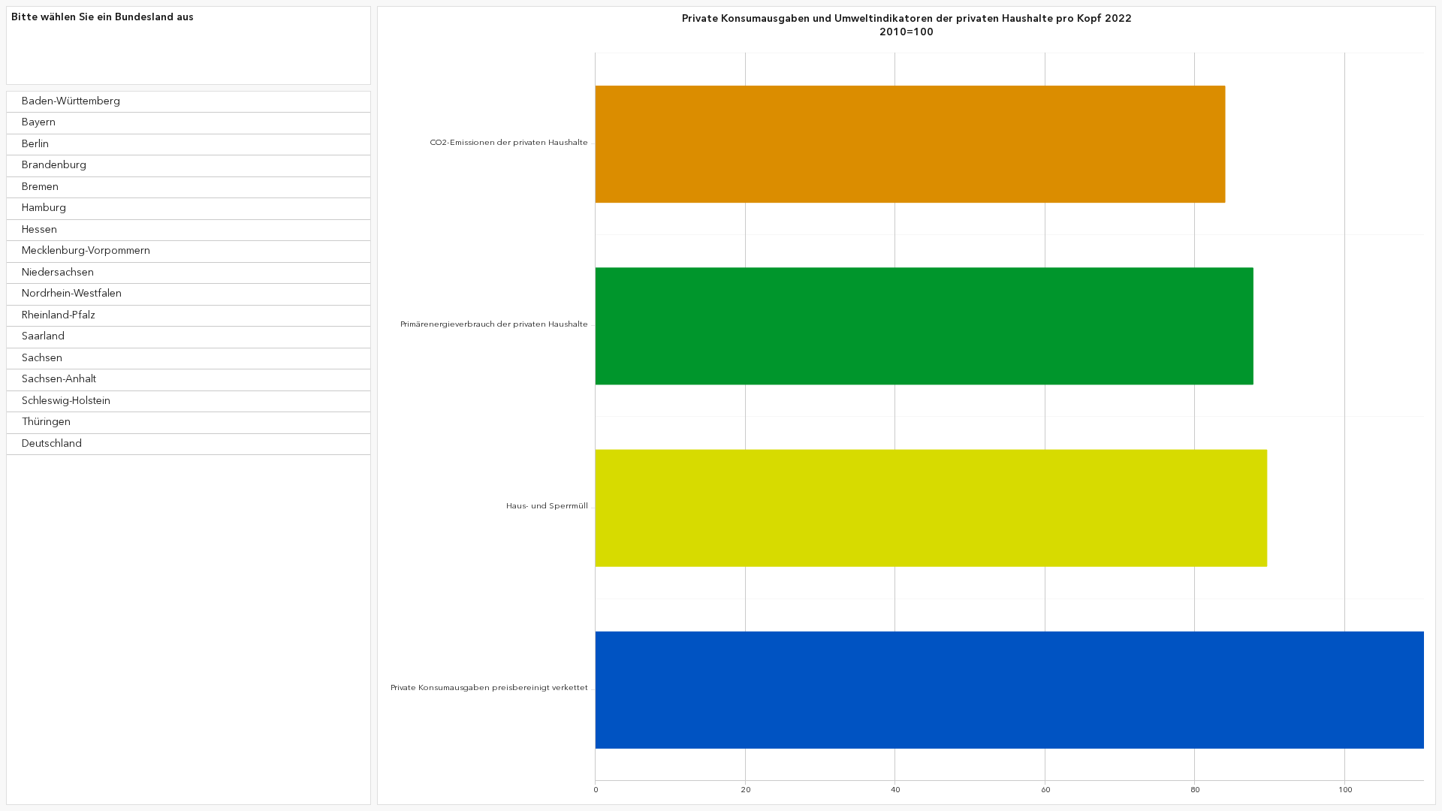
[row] (188, 102)
